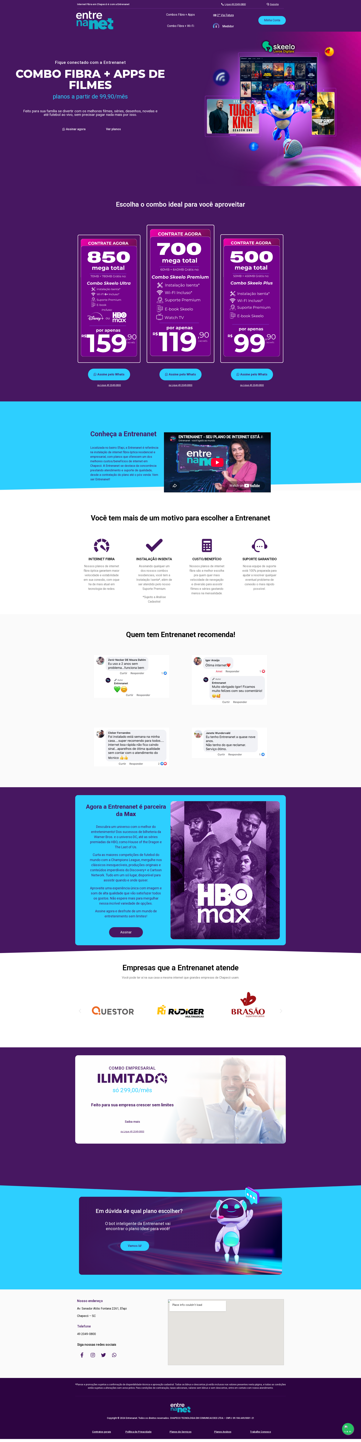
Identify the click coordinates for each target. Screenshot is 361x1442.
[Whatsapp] (114, 1355)
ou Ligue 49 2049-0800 (109, 385)
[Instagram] (93, 1355)
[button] (180, 14)
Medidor (228, 26)
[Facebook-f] (82, 1355)
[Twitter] (103, 1355)
